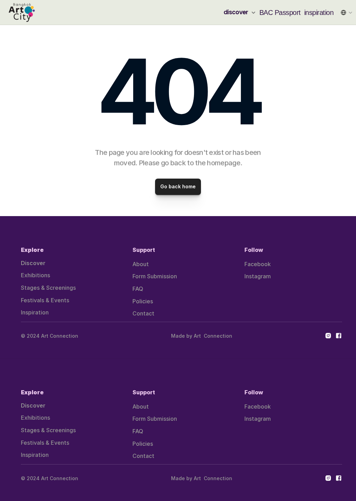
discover (236, 12)
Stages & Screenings (48, 287)
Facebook (257, 264)
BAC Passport (280, 12)
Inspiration (35, 312)
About (140, 264)
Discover (33, 263)
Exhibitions (35, 275)
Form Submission (154, 276)
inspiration (319, 12)
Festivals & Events (45, 300)
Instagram (257, 276)
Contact (143, 313)
